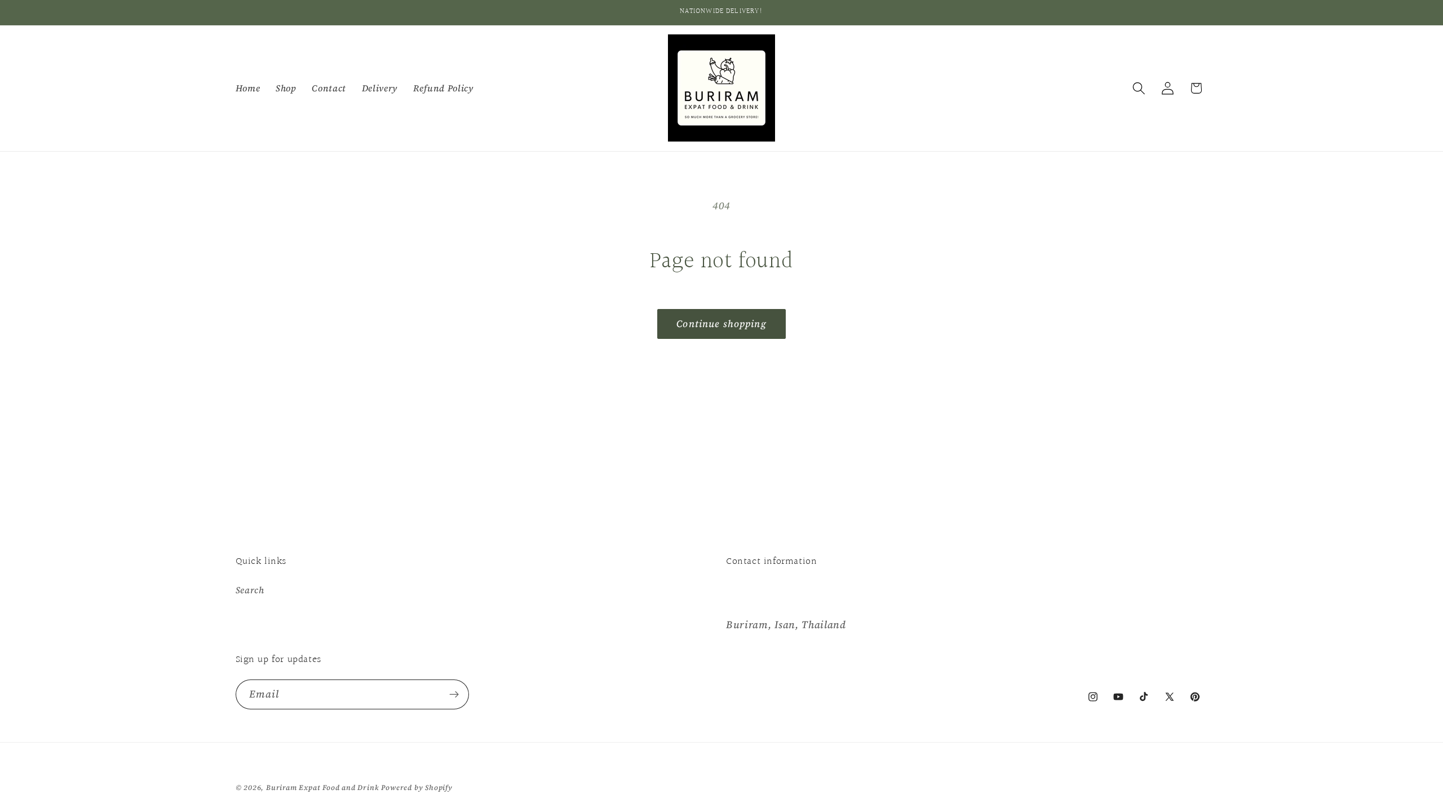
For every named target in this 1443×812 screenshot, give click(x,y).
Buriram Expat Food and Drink (322, 787)
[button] (1139, 88)
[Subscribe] (454, 694)
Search (250, 590)
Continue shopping (721, 323)
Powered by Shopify (417, 787)
